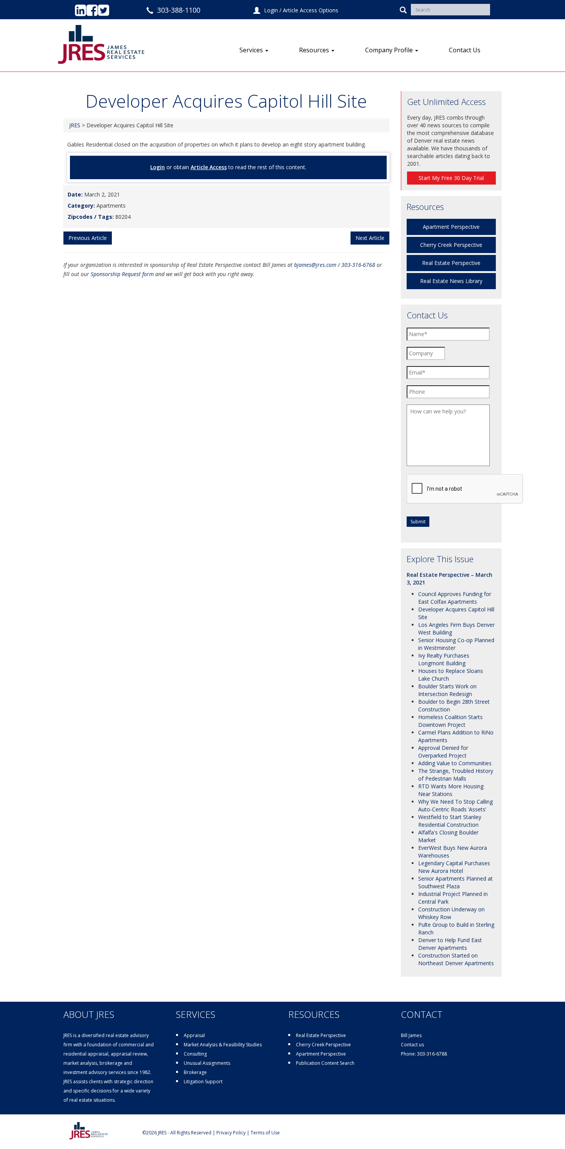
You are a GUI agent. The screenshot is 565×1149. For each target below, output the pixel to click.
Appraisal (194, 1035)
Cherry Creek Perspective (451, 244)
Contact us (412, 1044)
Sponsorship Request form (122, 274)
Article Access (209, 167)
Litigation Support (203, 1081)
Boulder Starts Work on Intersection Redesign (447, 690)
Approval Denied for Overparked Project (443, 751)
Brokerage (195, 1072)
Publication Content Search (325, 1063)
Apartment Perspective (451, 226)
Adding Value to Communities (455, 763)
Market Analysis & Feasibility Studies (223, 1044)
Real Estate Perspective (451, 262)
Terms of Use (265, 1132)
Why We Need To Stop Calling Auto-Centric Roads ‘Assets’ (455, 805)
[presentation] (465, 489)
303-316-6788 (432, 1054)
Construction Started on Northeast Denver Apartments (456, 959)
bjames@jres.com (315, 264)
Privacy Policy (231, 1132)
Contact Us (464, 50)
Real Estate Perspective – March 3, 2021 (449, 578)
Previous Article (87, 237)
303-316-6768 (358, 264)
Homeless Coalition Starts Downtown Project (450, 720)
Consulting (195, 1054)
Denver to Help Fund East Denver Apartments (450, 943)
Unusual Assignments (207, 1063)
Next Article (370, 237)
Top (546, 1130)
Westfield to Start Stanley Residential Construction (449, 820)
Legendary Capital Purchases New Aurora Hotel (454, 866)
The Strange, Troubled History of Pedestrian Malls (455, 774)
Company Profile (389, 50)
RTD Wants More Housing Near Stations (451, 790)
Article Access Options (310, 10)
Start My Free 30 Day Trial (451, 178)
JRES (74, 125)
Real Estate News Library (451, 281)
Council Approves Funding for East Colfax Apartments (454, 597)
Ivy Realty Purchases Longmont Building (443, 659)
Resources (315, 50)
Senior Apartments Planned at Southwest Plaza (455, 882)
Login (271, 10)
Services (251, 50)
